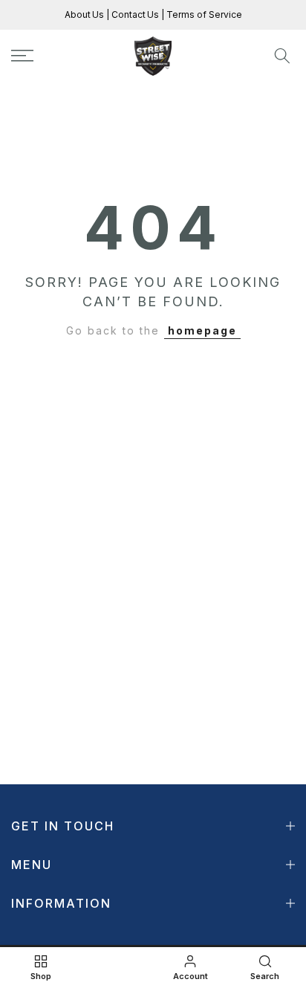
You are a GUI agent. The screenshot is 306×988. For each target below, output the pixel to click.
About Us (85, 14)
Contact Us (134, 14)
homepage (202, 330)
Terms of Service (203, 14)
